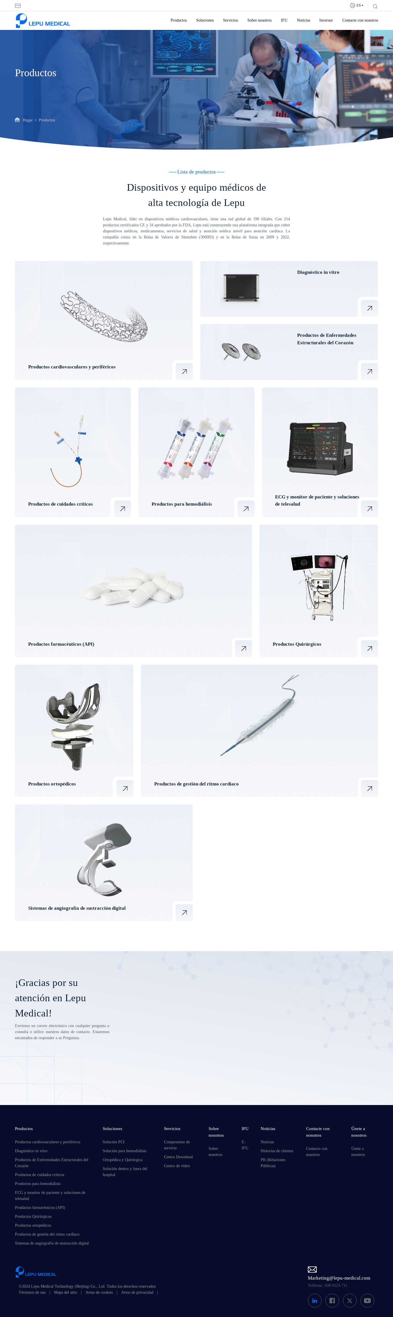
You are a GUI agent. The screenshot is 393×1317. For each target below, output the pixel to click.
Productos (179, 20)
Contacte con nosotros (360, 20)
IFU (284, 20)
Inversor (326, 20)
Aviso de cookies (99, 1292)
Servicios (230, 20)
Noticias (303, 20)
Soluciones (205, 20)
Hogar (28, 120)
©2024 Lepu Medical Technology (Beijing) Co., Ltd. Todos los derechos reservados (87, 1286)
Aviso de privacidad (137, 1292)
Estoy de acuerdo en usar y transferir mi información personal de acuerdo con (216, 1073)
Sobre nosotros (259, 20)
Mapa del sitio (65, 1292)
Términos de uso (32, 1292)
